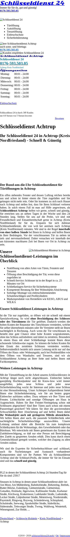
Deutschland (6, 518)
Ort (57, 535)
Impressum (65, 535)
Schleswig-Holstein (26, 518)
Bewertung (59, 118)
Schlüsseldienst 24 (32, 3)
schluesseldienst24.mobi (43, 535)
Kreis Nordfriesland (50, 518)
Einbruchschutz (8, 103)
